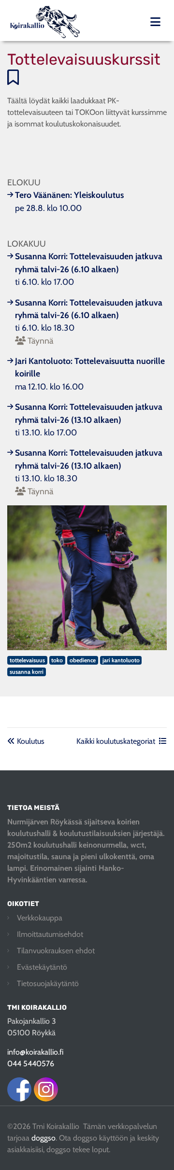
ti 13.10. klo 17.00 (88, 419)
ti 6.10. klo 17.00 (88, 269)
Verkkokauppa (39, 917)
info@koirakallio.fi (35, 1052)
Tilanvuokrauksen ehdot (56, 950)
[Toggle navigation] (155, 22)
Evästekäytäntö (42, 967)
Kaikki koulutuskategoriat (115, 741)
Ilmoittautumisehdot (50, 934)
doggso (43, 1137)
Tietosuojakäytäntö (48, 983)
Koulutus (29, 741)
